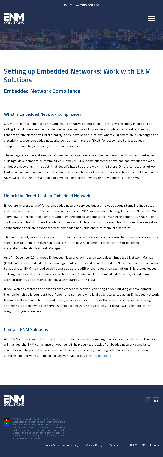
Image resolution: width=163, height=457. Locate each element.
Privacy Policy (94, 445)
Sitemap (115, 445)
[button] (152, 19)
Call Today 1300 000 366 (81, 5)
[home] (14, 18)
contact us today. (99, 355)
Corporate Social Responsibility (59, 445)
